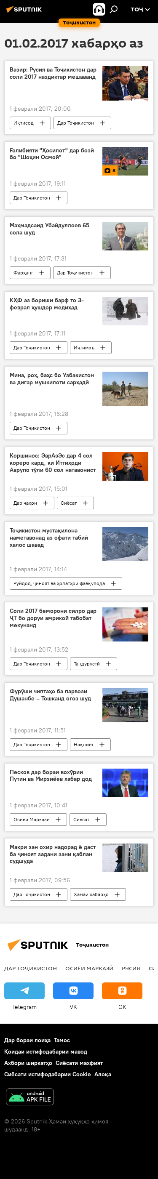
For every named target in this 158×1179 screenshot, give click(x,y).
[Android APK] (30, 1098)
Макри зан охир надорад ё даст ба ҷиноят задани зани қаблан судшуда (53, 854)
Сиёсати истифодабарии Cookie (47, 1074)
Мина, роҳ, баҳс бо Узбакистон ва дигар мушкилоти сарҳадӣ (52, 379)
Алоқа (102, 1074)
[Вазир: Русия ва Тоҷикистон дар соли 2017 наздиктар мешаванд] (125, 83)
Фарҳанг (23, 272)
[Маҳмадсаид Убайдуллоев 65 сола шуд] (125, 236)
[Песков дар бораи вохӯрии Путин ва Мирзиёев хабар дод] (125, 783)
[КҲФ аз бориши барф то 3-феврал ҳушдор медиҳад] (125, 311)
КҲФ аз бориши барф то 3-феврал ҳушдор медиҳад (47, 304)
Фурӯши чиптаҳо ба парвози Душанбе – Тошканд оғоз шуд (50, 695)
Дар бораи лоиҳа (27, 1040)
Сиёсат (69, 503)
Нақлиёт (84, 744)
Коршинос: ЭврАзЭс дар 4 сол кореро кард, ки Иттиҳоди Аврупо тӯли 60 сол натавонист (53, 463)
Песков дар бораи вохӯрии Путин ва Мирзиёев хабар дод (51, 776)
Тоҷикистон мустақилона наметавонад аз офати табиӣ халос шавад (49, 537)
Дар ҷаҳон (25, 503)
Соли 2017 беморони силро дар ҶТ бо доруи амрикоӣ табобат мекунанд (53, 618)
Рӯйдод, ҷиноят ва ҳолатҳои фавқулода (59, 583)
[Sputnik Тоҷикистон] (25, 12)
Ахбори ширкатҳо (28, 1063)
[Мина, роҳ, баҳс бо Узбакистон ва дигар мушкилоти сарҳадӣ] (125, 389)
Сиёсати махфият (79, 1063)
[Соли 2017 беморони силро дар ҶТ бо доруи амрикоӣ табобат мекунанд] (125, 624)
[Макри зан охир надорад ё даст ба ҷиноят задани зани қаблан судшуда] (125, 858)
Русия (131, 968)
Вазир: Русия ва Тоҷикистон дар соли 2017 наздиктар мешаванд (53, 73)
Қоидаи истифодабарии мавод (45, 1051)
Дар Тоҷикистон (75, 123)
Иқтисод (23, 123)
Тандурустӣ (87, 663)
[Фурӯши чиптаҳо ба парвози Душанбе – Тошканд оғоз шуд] (125, 705)
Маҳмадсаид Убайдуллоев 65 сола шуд (49, 229)
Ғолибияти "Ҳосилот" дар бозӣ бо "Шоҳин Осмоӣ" (52, 154)
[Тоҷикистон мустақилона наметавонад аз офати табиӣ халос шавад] (125, 544)
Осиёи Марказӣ (31, 819)
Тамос (62, 1040)
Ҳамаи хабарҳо (91, 894)
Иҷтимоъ (84, 347)
